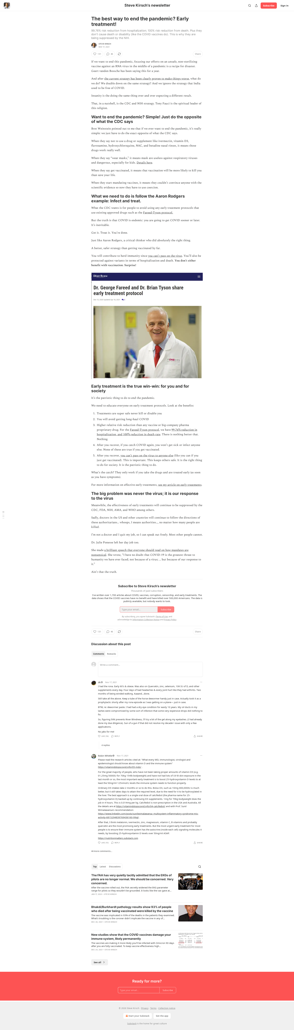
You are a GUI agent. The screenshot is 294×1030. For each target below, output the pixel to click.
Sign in (284, 5)
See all (97, 962)
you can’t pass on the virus (165, 256)
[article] (147, 886)
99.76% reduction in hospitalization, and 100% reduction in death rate (147, 432)
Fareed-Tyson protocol (144, 430)
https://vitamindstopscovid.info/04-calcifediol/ (140, 806)
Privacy (144, 1008)
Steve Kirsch (105, 44)
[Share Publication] (256, 5)
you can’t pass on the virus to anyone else (147, 455)
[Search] (250, 5)
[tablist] (104, 654)
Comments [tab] (98, 653)
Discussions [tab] (115, 866)
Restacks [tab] (111, 653)
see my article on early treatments (180, 485)
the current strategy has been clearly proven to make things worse (146, 78)
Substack (131, 1023)
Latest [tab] (103, 866)
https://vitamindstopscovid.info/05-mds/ (119, 767)
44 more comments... (101, 851)
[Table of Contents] (3, 515)
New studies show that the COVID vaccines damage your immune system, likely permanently (131, 936)
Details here (144, 162)
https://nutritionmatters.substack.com (118, 838)
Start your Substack (138, 1015)
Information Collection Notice (146, 619)
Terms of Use (162, 616)
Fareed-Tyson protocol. (158, 212)
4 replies (106, 745)
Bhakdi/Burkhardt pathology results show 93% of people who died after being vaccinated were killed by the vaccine (132, 909)
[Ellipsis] (201, 682)
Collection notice (166, 1008)
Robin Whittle (105, 755)
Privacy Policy (170, 619)
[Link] (87, 119)
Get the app (162, 1015)
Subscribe (268, 5)
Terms (153, 1008)
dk (99, 682)
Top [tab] (95, 866)
